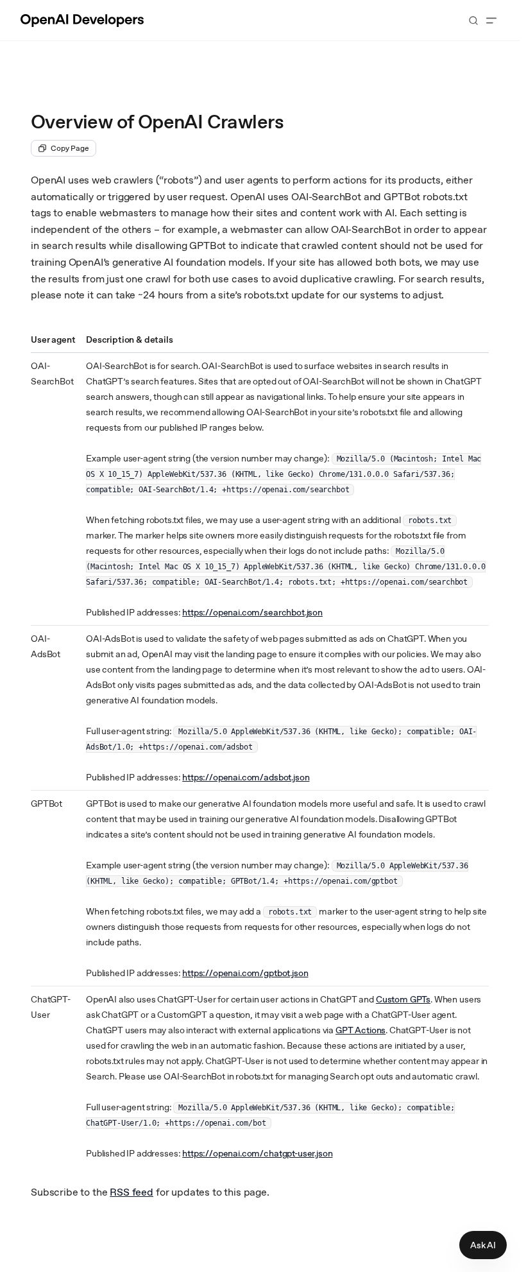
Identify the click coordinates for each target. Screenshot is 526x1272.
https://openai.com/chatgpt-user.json (257, 1153)
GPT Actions (360, 1030)
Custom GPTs (403, 999)
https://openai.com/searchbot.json (252, 612)
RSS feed (131, 1192)
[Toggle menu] (491, 20)
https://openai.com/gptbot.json (245, 973)
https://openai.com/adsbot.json (245, 777)
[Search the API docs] (473, 20)
